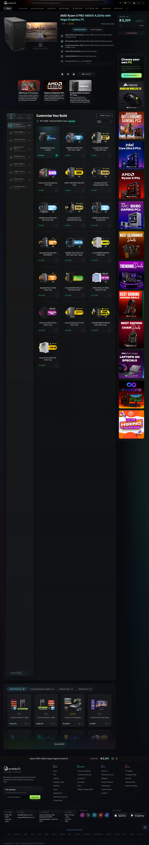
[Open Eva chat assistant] (145, 827)
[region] (31, 35)
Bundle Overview (105, 115)
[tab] (79, 29)
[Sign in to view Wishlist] (129, 3)
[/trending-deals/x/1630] (131, 275)
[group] (80, 23)
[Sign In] (120, 3)
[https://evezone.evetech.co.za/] (131, 394)
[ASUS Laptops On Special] (131, 364)
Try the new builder (131, 75)
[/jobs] (131, 424)
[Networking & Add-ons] (28, 117)
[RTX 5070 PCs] (131, 215)
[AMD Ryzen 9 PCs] (131, 185)
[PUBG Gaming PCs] (130, 125)
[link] (23, 8)
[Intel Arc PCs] (131, 155)
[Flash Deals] (131, 96)
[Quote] (68, 74)
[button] (47, 142)
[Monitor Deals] (131, 334)
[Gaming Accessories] (131, 304)
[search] (67, 3)
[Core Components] (11, 117)
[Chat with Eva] (134, 3)
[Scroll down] (88, 63)
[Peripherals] (19, 117)
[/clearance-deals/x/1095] (131, 245)
